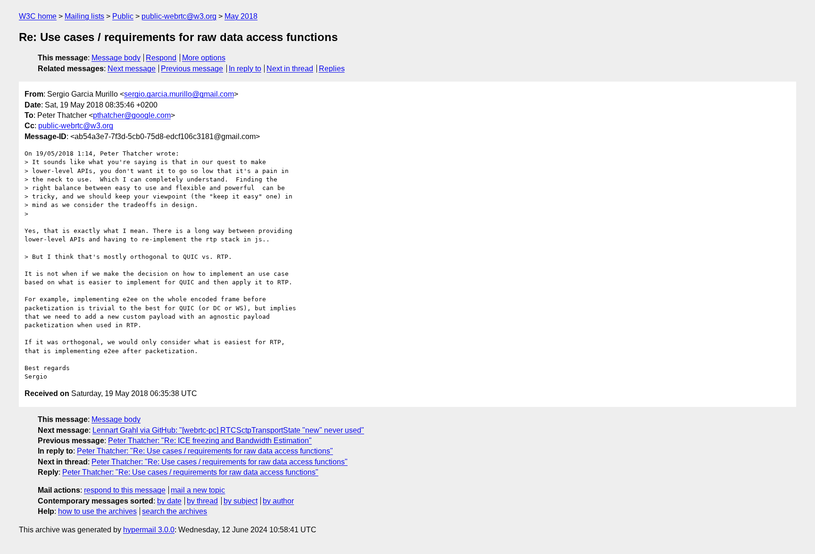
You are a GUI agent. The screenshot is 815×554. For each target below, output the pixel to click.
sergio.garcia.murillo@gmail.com (179, 94)
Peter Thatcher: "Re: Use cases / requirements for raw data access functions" (205, 451)
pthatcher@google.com (132, 115)
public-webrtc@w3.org (178, 16)
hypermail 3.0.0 (149, 530)
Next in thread (289, 69)
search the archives (174, 511)
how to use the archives (97, 511)
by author (278, 501)
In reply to (245, 69)
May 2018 (241, 16)
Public (122, 16)
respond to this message (125, 490)
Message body (116, 58)
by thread (202, 501)
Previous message (192, 69)
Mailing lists (84, 16)
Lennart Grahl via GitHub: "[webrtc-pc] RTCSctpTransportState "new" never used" (228, 430)
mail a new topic (198, 490)
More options (203, 58)
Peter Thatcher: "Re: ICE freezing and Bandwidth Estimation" (210, 441)
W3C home (38, 16)
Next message (132, 69)
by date (169, 501)
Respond (161, 58)
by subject (241, 501)
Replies (332, 69)
